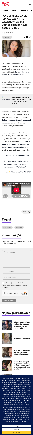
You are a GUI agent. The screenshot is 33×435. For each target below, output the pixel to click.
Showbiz (6, 37)
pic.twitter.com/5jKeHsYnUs (14, 167)
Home (6, 10)
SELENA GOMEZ (7, 227)
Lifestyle (24, 10)
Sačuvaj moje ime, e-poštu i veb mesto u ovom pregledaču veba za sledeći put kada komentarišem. (15, 285)
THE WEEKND (19, 227)
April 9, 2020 (26, 172)
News (14, 10)
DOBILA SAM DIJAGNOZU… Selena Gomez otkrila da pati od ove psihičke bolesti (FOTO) (21, 100)
